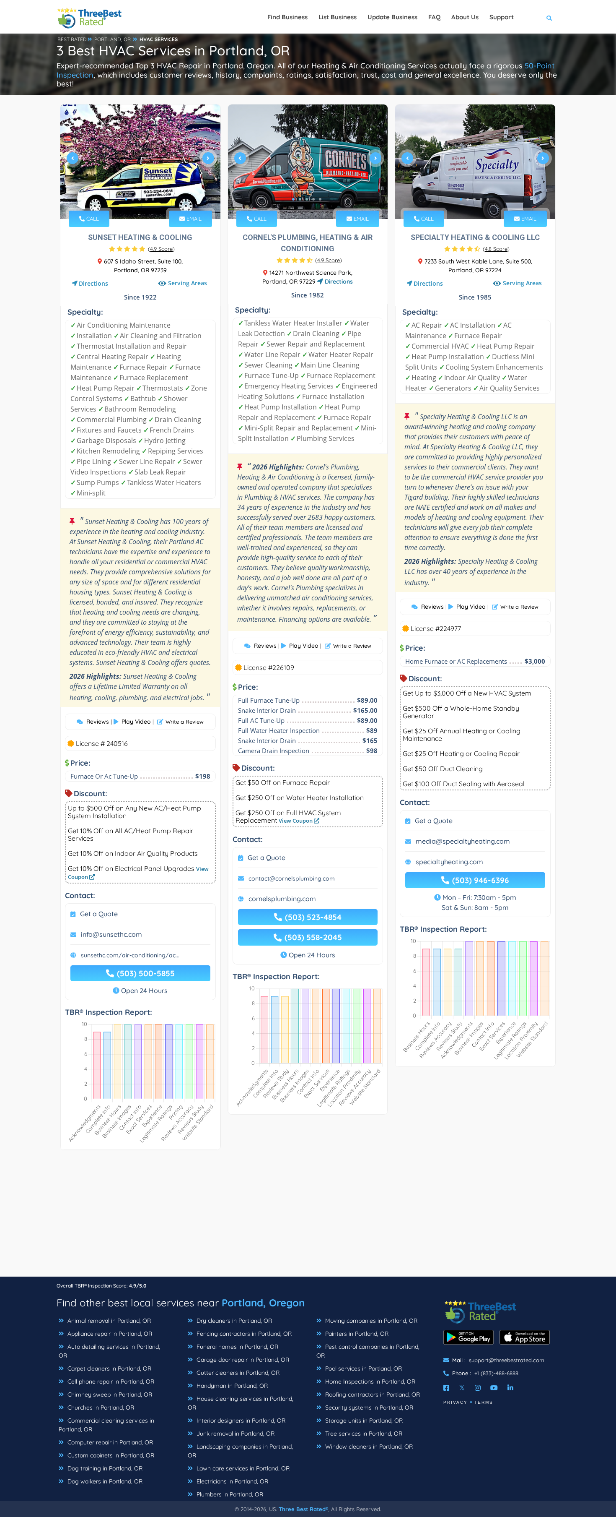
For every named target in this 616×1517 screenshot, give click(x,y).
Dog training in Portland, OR (104, 1468)
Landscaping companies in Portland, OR (240, 1451)
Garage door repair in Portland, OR (242, 1359)
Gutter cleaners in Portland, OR (237, 1372)
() (161, 248)
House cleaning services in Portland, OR (240, 1403)
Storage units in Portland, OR (363, 1420)
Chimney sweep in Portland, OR (109, 1394)
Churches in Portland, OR (100, 1407)
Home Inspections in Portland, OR (369, 1381)
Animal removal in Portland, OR (108, 1320)
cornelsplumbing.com (282, 898)
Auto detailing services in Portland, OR (109, 1351)
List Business (337, 17)
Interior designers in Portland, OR (240, 1420)
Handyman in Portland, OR (231, 1385)
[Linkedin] (510, 1388)
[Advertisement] (308, 1217)
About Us (465, 17)
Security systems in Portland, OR (368, 1407)
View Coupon (296, 820)
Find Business (287, 17)
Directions (93, 283)
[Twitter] (462, 1388)
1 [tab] (126, 199)
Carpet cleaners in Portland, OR (108, 1368)
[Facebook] (446, 1388)
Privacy (455, 1402)
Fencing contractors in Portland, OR (243, 1333)
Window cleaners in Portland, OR (368, 1446)
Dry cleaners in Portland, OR (233, 1320)
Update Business (392, 17)
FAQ (434, 17)
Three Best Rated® (303, 1509)
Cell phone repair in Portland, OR (110, 1381)
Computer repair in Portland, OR (109, 1442)
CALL (92, 218)
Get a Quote (99, 914)
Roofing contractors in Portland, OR (372, 1394)
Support (501, 17)
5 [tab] (153, 199)
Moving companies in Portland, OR (370, 1320)
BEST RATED (72, 39)
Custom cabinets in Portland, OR (110, 1455)
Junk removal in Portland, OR (234, 1433)
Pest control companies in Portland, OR (367, 1351)
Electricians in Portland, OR (231, 1481)
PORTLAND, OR (112, 39)
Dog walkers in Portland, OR (104, 1481)
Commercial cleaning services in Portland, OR (106, 1425)
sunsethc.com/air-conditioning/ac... (130, 955)
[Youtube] (494, 1388)
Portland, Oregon (263, 1302)
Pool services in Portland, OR (363, 1368)
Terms (483, 1402)
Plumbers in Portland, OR (229, 1494)
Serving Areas (187, 283)
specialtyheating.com (449, 862)
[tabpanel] (140, 161)
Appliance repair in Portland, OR (109, 1333)
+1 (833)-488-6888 (496, 1373)
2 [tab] (133, 199)
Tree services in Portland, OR (363, 1433)
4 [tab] (146, 199)
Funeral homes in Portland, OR (236, 1346)
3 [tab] (139, 199)
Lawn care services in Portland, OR (242, 1468)
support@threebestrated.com (506, 1360)
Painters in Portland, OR (356, 1333)
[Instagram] (478, 1388)
